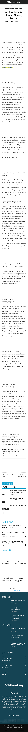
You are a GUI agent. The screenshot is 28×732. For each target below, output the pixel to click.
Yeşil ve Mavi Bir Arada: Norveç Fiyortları (10, 455)
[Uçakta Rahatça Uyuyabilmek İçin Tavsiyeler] (5, 630)
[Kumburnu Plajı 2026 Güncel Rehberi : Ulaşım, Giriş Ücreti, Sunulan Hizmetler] (7, 572)
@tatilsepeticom (14, 590)
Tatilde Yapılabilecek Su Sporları (7, 475)
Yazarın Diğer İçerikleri (10, 487)
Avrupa (20, 5)
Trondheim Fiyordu (14, 453)
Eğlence (22, 725)
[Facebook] (4, 25)
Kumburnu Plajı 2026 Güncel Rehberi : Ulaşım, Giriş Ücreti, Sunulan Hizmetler (17, 617)
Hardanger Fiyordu (6, 451)
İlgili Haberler (7, 484)
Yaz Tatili (7, 727)
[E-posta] (22, 25)
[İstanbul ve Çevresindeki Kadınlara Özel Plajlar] (21, 556)
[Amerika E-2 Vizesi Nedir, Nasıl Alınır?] (7, 556)
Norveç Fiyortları (7, 67)
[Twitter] (8, 25)
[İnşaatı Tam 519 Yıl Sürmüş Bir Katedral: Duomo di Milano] (5, 645)
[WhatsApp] (13, 25)
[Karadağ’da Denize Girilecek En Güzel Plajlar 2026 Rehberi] (5, 492)
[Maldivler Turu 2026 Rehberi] (5, 507)
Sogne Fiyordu (5, 453)
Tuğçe (3, 545)
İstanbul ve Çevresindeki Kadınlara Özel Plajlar (20, 563)
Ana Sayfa (4, 5)
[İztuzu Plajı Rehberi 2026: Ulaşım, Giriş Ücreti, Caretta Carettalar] (21, 572)
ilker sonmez (10, 21)
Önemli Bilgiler (13, 727)
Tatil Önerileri (16, 725)
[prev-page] (3, 513)
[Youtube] (22, 720)
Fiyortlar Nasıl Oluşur (19, 449)
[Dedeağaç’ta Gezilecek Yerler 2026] (5, 500)
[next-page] (5, 513)
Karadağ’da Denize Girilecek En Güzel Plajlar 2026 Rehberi (18, 492)
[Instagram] (9, 720)
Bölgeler (20, 8)
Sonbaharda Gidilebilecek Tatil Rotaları (22, 476)
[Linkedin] (18, 25)
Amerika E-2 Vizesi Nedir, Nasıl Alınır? (12, 525)
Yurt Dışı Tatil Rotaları (12, 5)
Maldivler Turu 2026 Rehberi (18, 505)
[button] (2, 2)
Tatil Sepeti (20, 727)
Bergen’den (10, 449)
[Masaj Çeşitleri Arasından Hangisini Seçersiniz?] (5, 637)
